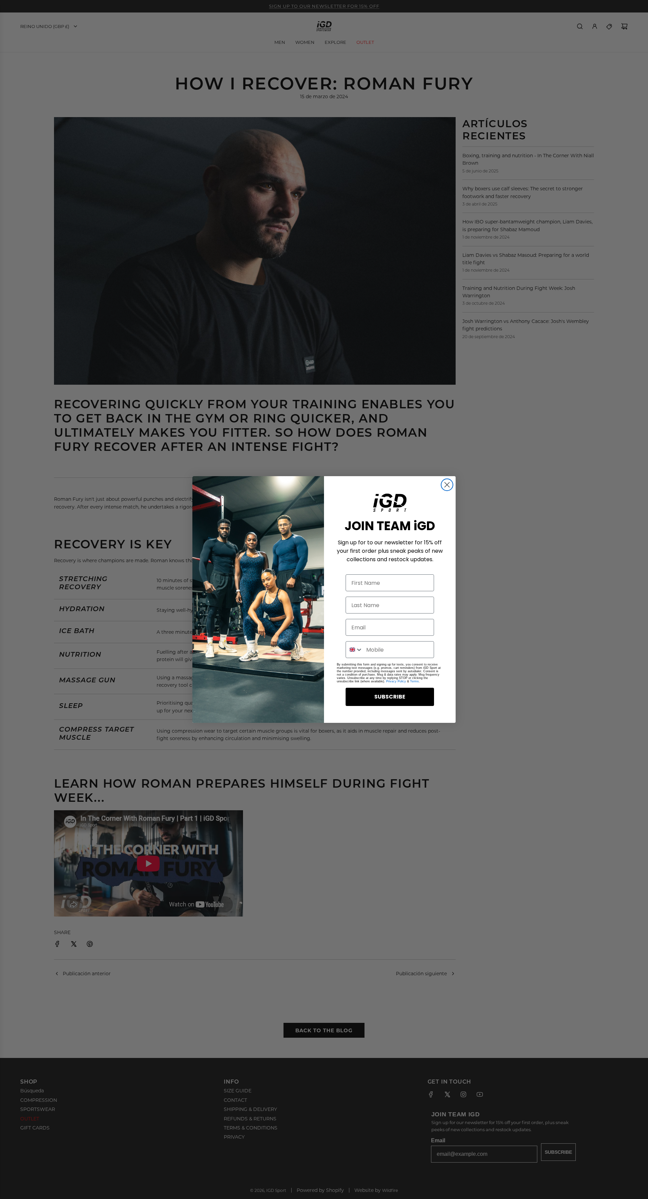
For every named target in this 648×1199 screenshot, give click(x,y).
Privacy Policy (396, 681)
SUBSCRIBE (389, 697)
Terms (414, 681)
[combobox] (354, 650)
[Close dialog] (447, 485)
